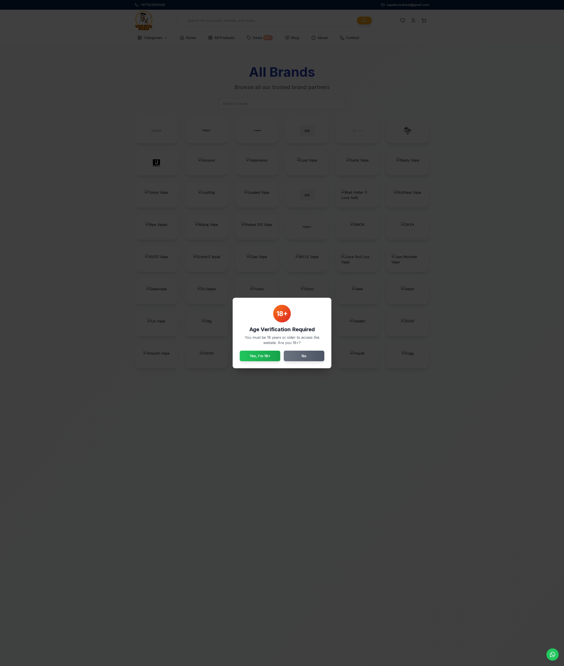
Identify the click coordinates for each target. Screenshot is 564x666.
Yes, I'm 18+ (260, 356)
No (304, 356)
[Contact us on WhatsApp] (552, 654)
